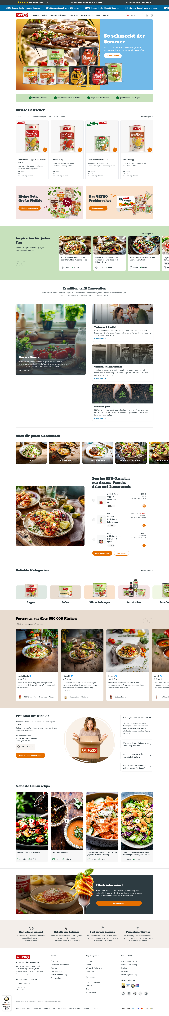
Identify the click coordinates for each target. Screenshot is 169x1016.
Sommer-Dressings (60, 852)
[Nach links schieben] (18, 263)
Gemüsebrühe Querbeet (98, 160)
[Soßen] (65, 588)
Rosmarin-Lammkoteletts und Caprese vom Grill (142, 258)
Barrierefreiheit (74, 1008)
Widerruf (47, 1008)
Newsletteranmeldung (59, 975)
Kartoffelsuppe (129, 160)
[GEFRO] (84, 54)
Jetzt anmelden (119, 903)
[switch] (7, 1008)
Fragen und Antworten (129, 961)
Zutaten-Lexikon (92, 992)
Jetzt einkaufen (113, 60)
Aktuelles (124, 971)
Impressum (37, 1008)
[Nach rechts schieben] (23, 263)
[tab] (18, 116)
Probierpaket (56, 978)
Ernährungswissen (93, 982)
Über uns (54, 961)
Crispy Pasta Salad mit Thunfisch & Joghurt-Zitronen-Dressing (102, 853)
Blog (87, 989)
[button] (151, 15)
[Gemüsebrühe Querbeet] (102, 136)
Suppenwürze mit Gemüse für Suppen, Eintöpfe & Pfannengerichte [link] (101, 164)
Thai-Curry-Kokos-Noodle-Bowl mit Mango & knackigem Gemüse (136, 853)
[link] (65, 602)
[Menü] (10, 996)
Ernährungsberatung (129, 975)
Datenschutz (20, 1008)
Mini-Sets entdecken (29, 208)
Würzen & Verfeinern (94, 968)
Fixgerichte (90, 971)
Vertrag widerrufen (59, 1008)
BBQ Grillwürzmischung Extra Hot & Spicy (112, 537)
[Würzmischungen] (99, 588)
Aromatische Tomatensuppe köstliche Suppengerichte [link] (63, 164)
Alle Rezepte (146, 234)
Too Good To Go (57, 971)
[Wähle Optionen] (45, 149)
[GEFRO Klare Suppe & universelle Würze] (32, 136)
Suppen (28, 966)
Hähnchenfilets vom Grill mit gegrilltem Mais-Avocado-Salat (74, 258)
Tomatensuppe (59, 160)
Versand (30, 176)
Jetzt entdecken (98, 208)
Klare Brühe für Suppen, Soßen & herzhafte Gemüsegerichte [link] (30, 167)
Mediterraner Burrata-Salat (28, 852)
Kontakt (124, 968)
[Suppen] (31, 588)
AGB (28, 1008)
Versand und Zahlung (129, 965)
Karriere (54, 968)
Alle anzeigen (146, 117)
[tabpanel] (84, 149)
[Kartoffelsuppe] (137, 136)
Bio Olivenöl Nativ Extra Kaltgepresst (112, 517)
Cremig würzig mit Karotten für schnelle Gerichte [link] (134, 164)
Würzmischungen (22, 969)
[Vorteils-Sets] (134, 588)
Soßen (34, 966)
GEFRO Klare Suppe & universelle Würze (112, 498)
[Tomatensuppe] (67, 136)
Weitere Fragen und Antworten (30, 755)
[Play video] (31, 821)
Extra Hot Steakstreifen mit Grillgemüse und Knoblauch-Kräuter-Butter (107, 259)
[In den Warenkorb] (144, 506)
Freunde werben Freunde (60, 965)
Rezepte (89, 986)
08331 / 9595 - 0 (24, 983)
